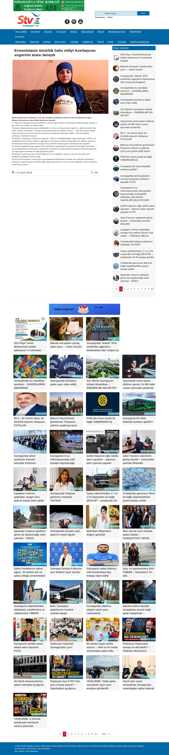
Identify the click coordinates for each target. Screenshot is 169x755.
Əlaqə (110, 17)
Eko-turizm (60, 42)
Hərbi (110, 42)
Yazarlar (121, 42)
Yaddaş (74, 42)
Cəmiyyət (61, 31)
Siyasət (48, 31)
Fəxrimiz (19, 36)
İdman (100, 31)
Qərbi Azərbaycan (139, 42)
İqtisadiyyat (87, 31)
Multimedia (135, 31)
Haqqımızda (100, 17)
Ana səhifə (21, 31)
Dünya (73, 31)
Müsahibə (20, 42)
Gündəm (35, 31)
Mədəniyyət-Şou (117, 31)
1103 (104, 734)
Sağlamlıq (87, 42)
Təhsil (100, 42)
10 (152, 289)
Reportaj (34, 42)
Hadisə (47, 42)
